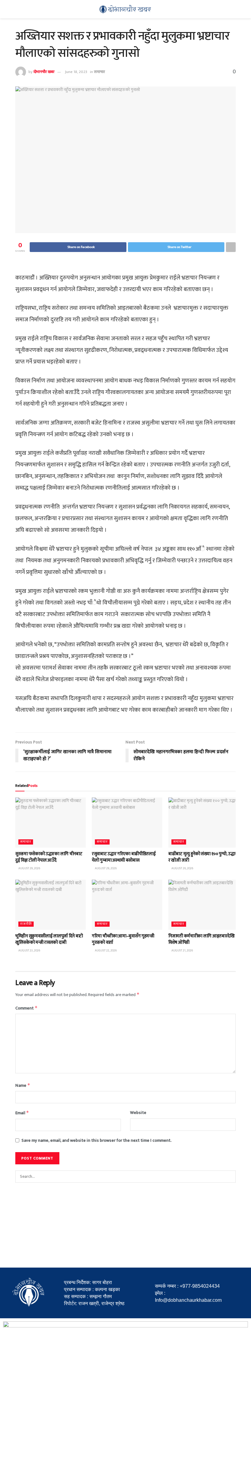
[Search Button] (229, 1176)
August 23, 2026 (29, 950)
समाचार (99, 71)
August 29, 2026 (29, 868)
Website (138, 1112)
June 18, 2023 (76, 71)
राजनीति (26, 924)
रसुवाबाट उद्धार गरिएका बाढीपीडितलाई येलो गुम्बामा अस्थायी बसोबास (123, 857)
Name (22, 1085)
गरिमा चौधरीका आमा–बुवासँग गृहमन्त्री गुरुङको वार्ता (123, 939)
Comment (26, 1008)
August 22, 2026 (105, 950)
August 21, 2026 (182, 950)
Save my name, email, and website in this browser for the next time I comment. (96, 1140)
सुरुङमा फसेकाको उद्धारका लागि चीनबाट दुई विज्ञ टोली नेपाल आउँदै (48, 857)
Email (22, 1112)
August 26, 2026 (182, 868)
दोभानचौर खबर (43, 71)
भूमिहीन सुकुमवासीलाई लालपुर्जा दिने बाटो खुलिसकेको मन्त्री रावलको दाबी (49, 939)
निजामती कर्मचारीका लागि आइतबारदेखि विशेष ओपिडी (201, 939)
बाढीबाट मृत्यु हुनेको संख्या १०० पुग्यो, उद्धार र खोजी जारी (202, 857)
